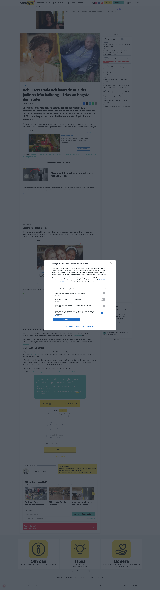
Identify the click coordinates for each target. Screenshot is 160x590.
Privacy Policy (90, 326)
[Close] (112, 264)
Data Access (80, 326)
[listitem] (80, 289)
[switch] (103, 293)
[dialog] (80, 295)
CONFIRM (66, 319)
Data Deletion (70, 326)
